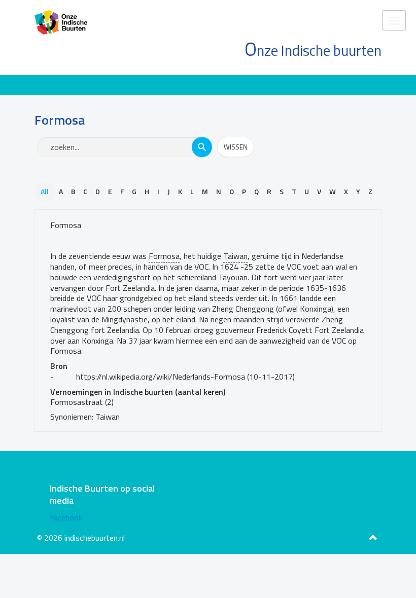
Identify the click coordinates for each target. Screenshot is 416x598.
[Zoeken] (202, 147)
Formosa (65, 225)
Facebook (66, 517)
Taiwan (235, 256)
